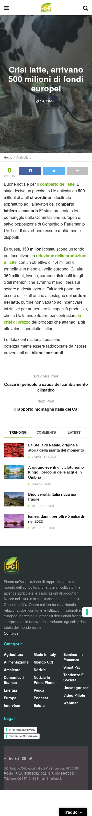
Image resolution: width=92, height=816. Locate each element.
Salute (39, 705)
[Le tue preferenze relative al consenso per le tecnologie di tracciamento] (87, 612)
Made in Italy (45, 654)
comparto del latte (57, 184)
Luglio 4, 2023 (43, 100)
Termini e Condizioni (23, 736)
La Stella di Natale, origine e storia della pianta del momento (56, 447)
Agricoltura (23, 157)
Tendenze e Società (73, 677)
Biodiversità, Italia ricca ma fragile (52, 496)
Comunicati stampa (14, 680)
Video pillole (74, 695)
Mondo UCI (43, 662)
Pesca (39, 690)
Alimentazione (16, 662)
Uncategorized (76, 687)
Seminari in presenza (73, 657)
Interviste (12, 705)
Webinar (70, 702)
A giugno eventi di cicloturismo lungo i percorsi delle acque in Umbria (56, 472)
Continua (11, 633)
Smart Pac (72, 667)
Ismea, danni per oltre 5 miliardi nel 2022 (56, 518)
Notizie (40, 669)
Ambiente (12, 669)
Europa (10, 697)
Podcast (41, 697)
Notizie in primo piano (44, 680)
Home (8, 157)
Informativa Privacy (22, 729)
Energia (10, 690)
